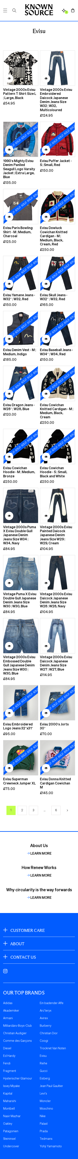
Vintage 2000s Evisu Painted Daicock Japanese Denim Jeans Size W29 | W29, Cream (56, 535)
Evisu (43, 1056)
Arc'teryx (45, 1010)
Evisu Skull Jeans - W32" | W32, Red (53, 297)
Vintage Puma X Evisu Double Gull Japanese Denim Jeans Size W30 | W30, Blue (19, 600)
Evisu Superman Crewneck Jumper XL (19, 781)
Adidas (7, 1003)
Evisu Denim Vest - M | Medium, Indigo (19, 352)
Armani (8, 1018)
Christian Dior (49, 1033)
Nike (43, 1116)
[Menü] (5, 10)
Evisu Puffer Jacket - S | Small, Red (56, 163)
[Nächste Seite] (67, 810)
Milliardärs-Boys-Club (17, 1025)
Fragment (9, 1071)
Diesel (7, 1048)
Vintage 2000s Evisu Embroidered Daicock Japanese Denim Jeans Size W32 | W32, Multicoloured (56, 100)
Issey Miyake (11, 1086)
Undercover (11, 1146)
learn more (41, 853)
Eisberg (45, 1078)
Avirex (44, 1018)
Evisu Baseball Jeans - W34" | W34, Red (56, 352)
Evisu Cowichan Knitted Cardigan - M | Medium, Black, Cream (56, 411)
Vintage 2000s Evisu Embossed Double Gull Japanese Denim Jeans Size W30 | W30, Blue (19, 665)
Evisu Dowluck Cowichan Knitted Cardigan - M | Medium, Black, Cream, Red (53, 236)
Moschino (46, 1108)
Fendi (6, 1063)
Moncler (45, 1101)
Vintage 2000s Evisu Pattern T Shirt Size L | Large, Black (19, 94)
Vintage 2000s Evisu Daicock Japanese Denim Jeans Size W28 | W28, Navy (56, 600)
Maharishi (9, 1101)
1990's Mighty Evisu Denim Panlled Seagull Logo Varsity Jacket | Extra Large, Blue (19, 169)
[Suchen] (14, 10)
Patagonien (10, 1131)
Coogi (44, 1040)
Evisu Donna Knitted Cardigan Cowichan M (55, 783)
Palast (44, 1123)
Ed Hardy (9, 1056)
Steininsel (9, 1138)
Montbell (9, 1108)
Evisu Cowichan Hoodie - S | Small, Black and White (53, 472)
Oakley (7, 1123)
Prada (44, 1131)
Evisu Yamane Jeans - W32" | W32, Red (19, 297)
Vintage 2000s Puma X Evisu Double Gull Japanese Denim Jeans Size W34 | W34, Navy (19, 535)
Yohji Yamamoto (51, 1146)
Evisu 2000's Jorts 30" (54, 726)
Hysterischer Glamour (17, 1078)
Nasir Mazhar (12, 1116)
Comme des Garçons (17, 1040)
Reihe (43, 1063)
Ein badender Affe (51, 1003)
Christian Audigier (15, 1033)
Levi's (43, 1093)
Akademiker (11, 1010)
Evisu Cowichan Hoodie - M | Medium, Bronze (19, 472)
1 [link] (10, 810)
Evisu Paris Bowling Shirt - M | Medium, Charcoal (18, 232)
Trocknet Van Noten (53, 1048)
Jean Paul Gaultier (51, 1086)
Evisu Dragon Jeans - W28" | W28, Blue (19, 407)
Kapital (7, 1093)
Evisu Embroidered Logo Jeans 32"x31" (18, 726)
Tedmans (46, 1138)
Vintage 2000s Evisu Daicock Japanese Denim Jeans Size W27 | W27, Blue (56, 663)
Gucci (43, 1071)
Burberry (45, 1025)
